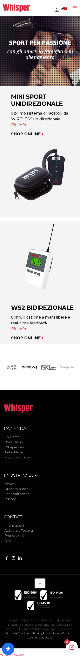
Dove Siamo (13, 442)
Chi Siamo (11, 437)
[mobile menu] (74, 7)
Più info (18, 125)
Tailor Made (13, 452)
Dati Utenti (46, 637)
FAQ (7, 541)
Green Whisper (16, 489)
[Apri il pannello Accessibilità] (8, 649)
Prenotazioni (14, 536)
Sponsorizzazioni (17, 494)
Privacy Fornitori (63, 633)
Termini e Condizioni (18, 633)
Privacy (10, 499)
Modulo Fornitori (17, 457)
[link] (40, 176)
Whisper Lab (14, 447)
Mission (9, 484)
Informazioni (14, 525)
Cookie (32, 637)
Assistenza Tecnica (18, 530)
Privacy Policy (41, 633)
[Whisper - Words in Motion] (16, 8)
